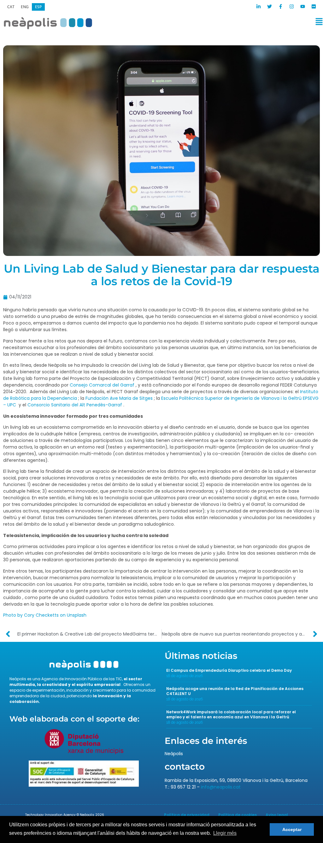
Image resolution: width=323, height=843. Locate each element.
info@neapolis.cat (221, 787)
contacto (185, 766)
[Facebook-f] (280, 6)
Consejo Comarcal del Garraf (102, 385)
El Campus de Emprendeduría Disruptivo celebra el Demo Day (229, 670)
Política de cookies (237, 815)
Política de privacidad (186, 815)
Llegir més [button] (225, 833)
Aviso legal (277, 815)
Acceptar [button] (292, 829)
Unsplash (76, 615)
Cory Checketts (41, 615)
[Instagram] (291, 6)
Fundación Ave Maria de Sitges (119, 398)
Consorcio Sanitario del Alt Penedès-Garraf (74, 405)
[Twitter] (269, 6)
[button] (210, 23)
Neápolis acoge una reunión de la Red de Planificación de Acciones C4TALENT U (234, 691)
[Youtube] (302, 6)
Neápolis (174, 753)
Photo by (13, 615)
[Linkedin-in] (258, 6)
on (63, 615)
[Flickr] (313, 6)
